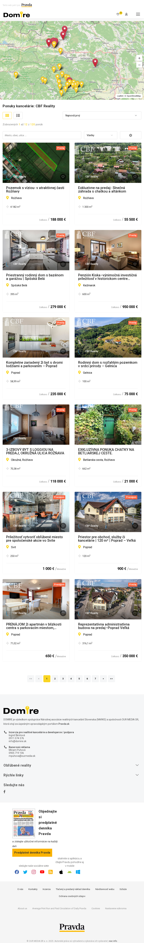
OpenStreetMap (134, 96)
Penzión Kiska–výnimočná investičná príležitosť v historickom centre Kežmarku (107, 276)
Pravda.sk (63, 723)
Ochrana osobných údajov (72, 896)
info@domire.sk (17, 741)
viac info (113, 941)
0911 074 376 (16, 738)
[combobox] (102, 116)
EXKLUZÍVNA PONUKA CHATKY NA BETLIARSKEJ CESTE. (106, 451)
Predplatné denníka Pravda (32, 852)
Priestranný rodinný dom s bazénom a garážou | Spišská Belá (35, 276)
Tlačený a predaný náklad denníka (73, 889)
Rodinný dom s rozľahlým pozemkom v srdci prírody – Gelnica (107, 364)
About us (22, 908)
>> (111, 678)
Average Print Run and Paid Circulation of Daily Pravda (59, 908)
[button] (139, 58)
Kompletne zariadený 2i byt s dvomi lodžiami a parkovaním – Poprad (34, 364)
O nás (20, 889)
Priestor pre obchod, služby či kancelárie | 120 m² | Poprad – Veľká (107, 538)
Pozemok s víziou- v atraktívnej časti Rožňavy (35, 189)
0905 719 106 (16, 753)
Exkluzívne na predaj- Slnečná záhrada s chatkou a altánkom (102, 189)
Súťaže (123, 889)
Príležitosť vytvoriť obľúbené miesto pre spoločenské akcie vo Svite (34, 538)
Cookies (95, 908)
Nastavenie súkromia (115, 908)
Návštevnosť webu (104, 889)
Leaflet (120, 96)
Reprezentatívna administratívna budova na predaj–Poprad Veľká (104, 626)
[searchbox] (42, 135)
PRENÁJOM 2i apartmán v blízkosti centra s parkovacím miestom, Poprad (33, 626)
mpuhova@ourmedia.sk (22, 756)
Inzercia (47, 889)
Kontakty (32, 889)
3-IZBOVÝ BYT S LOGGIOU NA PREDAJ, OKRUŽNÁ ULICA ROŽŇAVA (35, 451)
